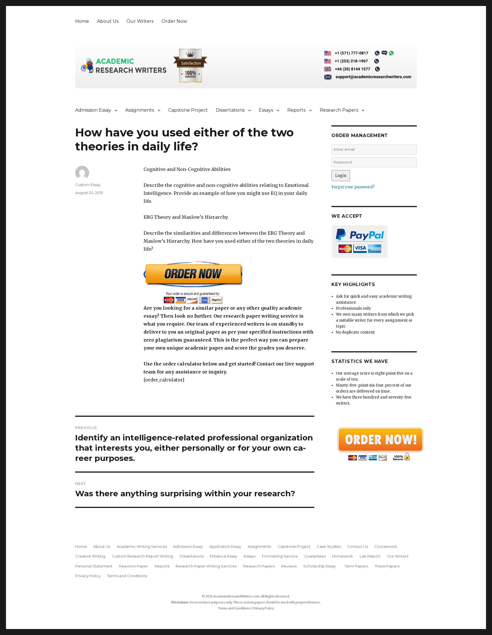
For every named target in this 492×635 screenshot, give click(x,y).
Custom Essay (88, 184)
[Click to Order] (229, 282)
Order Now (174, 21)
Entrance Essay (223, 556)
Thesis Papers (386, 566)
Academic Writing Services (142, 546)
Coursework (385, 546)
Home (82, 21)
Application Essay (225, 546)
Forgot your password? (353, 187)
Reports (296, 110)
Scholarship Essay (320, 566)
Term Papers (356, 566)
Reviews (289, 566)
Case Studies (329, 546)
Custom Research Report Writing (142, 556)
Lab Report (370, 556)
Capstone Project (188, 110)
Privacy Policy (88, 575)
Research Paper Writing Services (206, 566)
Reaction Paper (133, 566)
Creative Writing (90, 556)
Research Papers (339, 110)
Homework (342, 556)
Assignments (139, 110)
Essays (266, 110)
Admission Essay (93, 110)
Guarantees (315, 556)
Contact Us (357, 546)
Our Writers (139, 21)
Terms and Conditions (127, 575)
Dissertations (230, 110)
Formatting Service (280, 556)
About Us (107, 21)
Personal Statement (93, 566)
